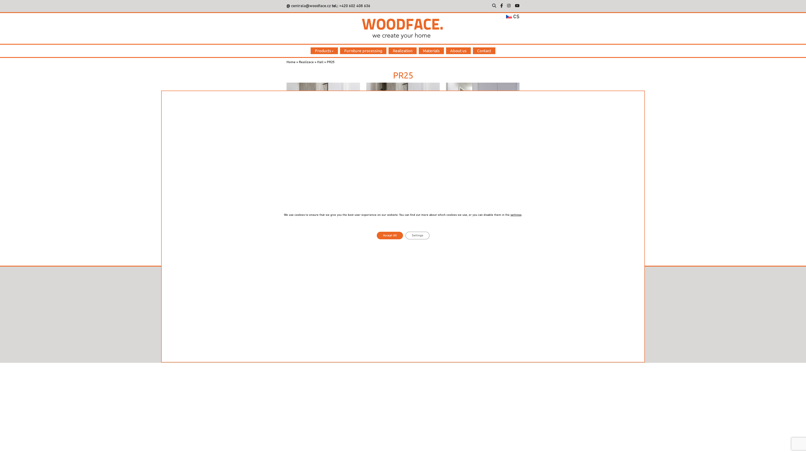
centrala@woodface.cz (311, 6)
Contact (484, 50)
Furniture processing (363, 50)
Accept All (390, 235)
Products (323, 50)
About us (458, 50)
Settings (417, 235)
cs (515, 16)
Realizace (306, 62)
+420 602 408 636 (354, 6)
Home (291, 62)
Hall (320, 62)
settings (515, 214)
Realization (402, 50)
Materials (431, 50)
